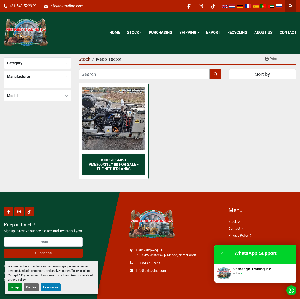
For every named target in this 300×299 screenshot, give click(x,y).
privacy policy (16, 279)
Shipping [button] (187, 32)
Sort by (262, 74)
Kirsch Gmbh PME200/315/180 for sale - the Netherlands (114, 164)
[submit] (215, 74)
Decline (31, 287)
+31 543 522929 (22, 6)
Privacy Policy (239, 235)
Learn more (50, 287)
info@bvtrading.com (66, 6)
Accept (15, 287)
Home (114, 32)
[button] (134, 32)
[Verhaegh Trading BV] (151, 224)
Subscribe (43, 253)
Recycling (237, 32)
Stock (133, 32)
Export (213, 32)
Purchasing (160, 32)
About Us (263, 32)
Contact (288, 32)
